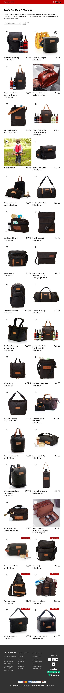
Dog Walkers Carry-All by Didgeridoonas (40, 384)
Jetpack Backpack (9, 168)
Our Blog (20, 668)
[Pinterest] (56, 659)
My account (21, 663)
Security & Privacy (8, 670)
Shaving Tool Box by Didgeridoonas (39, 457)
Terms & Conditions (9, 659)
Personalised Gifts (37, 661)
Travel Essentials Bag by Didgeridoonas (11, 239)
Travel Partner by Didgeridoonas (9, 274)
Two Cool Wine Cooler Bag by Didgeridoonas (10, 131)
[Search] (54, 2)
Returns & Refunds (8, 663)
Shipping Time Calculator (10, 656)
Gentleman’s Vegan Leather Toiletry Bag (39, 94)
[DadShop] (10, 2)
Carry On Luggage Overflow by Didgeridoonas (38, 420)
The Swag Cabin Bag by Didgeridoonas (40, 204)
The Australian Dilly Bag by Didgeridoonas (11, 567)
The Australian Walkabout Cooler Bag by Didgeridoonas (11, 493)
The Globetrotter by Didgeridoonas (39, 239)
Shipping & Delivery (8, 661)
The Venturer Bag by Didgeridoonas (39, 312)
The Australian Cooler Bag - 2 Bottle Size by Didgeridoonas (10, 95)
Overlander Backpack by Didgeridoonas (11, 312)
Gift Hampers (36, 663)
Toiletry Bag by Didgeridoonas (8, 384)
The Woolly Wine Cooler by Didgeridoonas (40, 492)
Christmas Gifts (36, 656)
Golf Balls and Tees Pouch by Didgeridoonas (11, 529)
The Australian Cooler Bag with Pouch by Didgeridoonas (39, 348)
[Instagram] (53, 659)
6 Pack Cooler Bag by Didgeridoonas (39, 59)
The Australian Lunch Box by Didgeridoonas (11, 457)
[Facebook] (49, 659)
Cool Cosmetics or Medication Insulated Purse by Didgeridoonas (40, 275)
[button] (24, 23)
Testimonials (21, 659)
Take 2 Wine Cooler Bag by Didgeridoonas (11, 59)
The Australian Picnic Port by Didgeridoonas (40, 637)
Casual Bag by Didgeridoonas (37, 567)
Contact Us (21, 661)
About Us (20, 656)
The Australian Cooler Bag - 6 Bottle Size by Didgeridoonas (39, 132)
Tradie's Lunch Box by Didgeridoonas (39, 169)
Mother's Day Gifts (37, 666)
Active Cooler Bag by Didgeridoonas (39, 602)
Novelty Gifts (36, 659)
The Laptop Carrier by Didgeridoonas (10, 637)
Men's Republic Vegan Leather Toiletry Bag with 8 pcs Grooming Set (40, 530)
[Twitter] (53, 664)
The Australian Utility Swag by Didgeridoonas (11, 204)
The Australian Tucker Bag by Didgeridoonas (10, 419)
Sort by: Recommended (11, 23)
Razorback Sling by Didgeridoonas (9, 602)
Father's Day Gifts (37, 668)
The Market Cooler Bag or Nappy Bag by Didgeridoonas (11, 348)
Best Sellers (21, 666)
